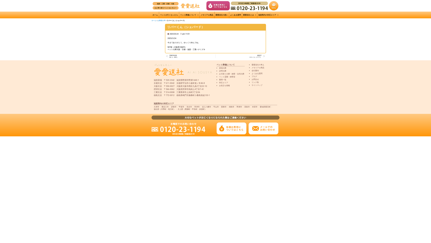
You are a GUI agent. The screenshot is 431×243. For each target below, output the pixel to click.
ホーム (155, 15)
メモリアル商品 (207, 15)
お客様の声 (161, 20)
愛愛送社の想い (222, 15)
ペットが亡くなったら (169, 15)
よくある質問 (235, 15)
